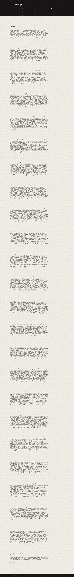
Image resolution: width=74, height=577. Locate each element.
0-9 (25, 18)
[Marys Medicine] (16, 4)
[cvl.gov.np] (13, 562)
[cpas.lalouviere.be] (16, 554)
